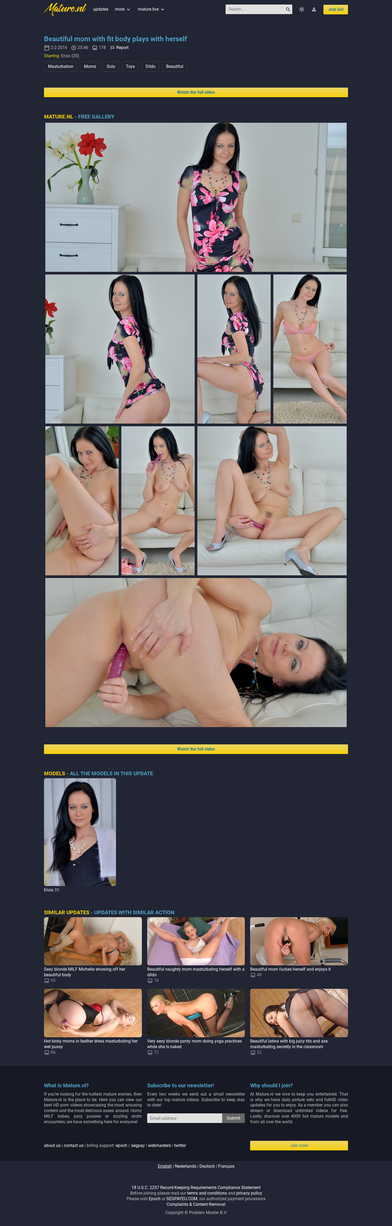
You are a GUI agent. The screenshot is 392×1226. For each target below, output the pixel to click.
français (226, 1166)
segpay (138, 1145)
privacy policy (249, 1193)
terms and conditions (207, 1193)
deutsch (207, 1166)
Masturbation (60, 66)
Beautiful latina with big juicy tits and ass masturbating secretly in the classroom (289, 1044)
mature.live (151, 9)
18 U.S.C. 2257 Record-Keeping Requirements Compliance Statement (196, 1187)
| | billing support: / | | (115, 1145)
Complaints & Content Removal (196, 1204)
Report (122, 47)
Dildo (150, 66)
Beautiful (174, 66)
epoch (121, 1145)
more (123, 9)
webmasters (159, 1145)
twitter (180, 1145)
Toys (130, 66)
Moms (90, 66)
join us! (335, 9)
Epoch (155, 1198)
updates (100, 9)
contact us (73, 1145)
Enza (48, 889)
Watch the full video (196, 92)
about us (52, 1145)
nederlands (185, 1166)
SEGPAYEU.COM (181, 1198)
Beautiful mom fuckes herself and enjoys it (290, 969)
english (165, 1166)
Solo (111, 66)
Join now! (299, 1145)
